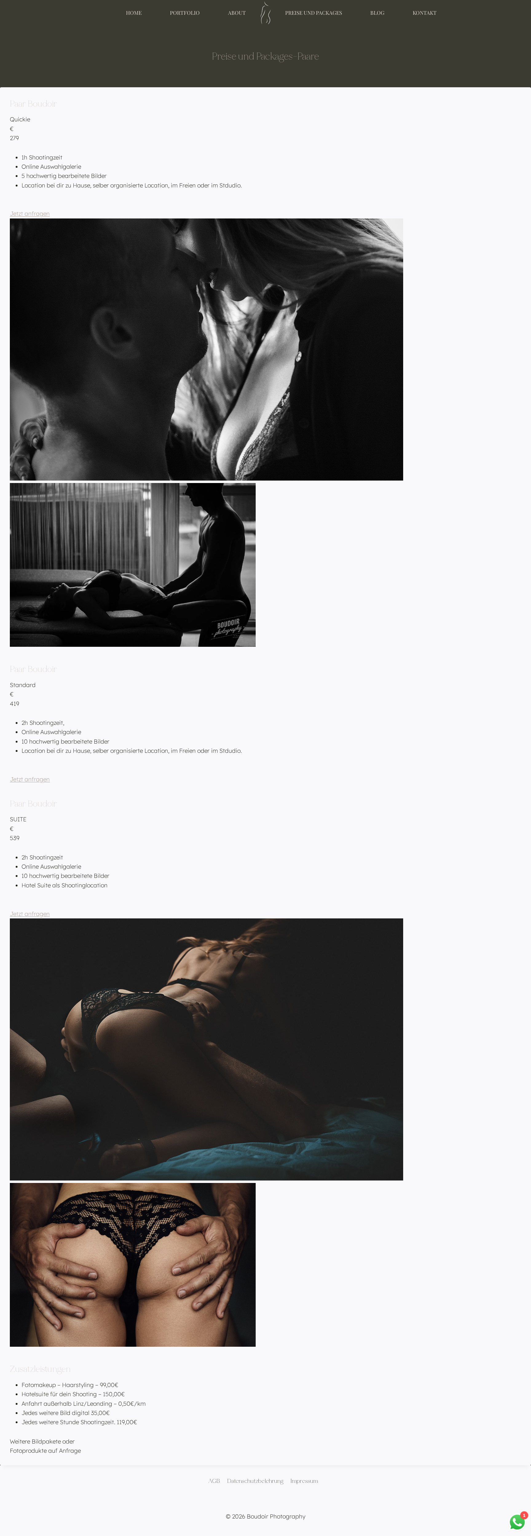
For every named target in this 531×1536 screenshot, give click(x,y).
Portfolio (185, 12)
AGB (214, 1480)
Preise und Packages (313, 12)
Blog (377, 12)
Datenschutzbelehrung (255, 1480)
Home (134, 12)
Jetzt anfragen (30, 213)
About (237, 12)
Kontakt (425, 12)
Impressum (304, 1480)
